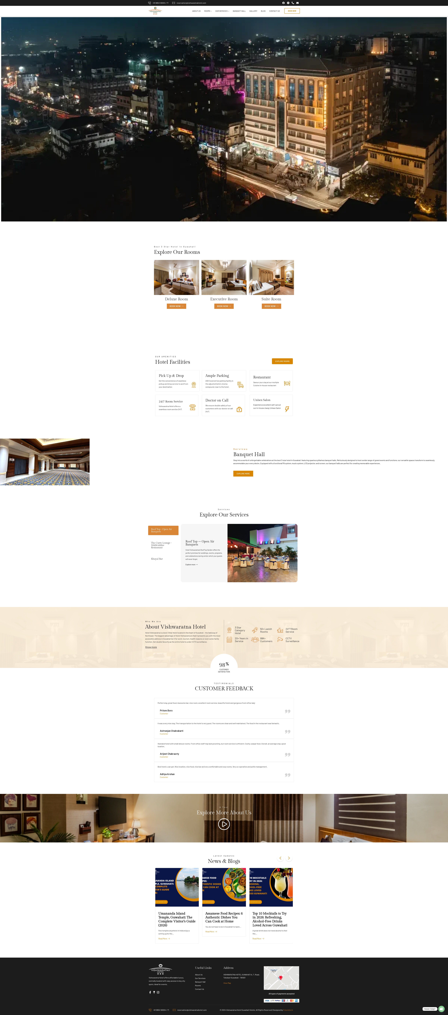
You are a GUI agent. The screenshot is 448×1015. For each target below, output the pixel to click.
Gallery (253, 11)
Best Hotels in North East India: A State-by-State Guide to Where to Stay (262, 917)
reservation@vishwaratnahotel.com (191, 3)
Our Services (221, 11)
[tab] (163, 530)
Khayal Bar (157, 558)
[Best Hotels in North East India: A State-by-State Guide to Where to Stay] (262, 887)
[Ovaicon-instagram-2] (288, 3)
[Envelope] (297, 3)
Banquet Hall (239, 11)
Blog (263, 11)
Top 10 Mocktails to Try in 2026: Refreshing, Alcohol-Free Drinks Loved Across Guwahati (167, 919)
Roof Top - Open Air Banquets (161, 530)
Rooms (207, 11)
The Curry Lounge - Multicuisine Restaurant (161, 545)
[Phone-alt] (292, 3)
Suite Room (271, 299)
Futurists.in (288, 1010)
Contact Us (274, 11)
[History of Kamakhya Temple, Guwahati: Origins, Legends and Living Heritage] (215, 887)
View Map (227, 983)
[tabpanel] (239, 553)
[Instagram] (158, 992)
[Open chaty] (441, 1009)
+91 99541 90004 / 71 (160, 3)
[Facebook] (283, 3)
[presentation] (280, 858)
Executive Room (224, 299)
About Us (196, 11)
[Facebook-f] (150, 992)
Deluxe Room (176, 299)
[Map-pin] (154, 992)
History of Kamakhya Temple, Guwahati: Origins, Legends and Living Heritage (212, 919)
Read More (154, 938)
